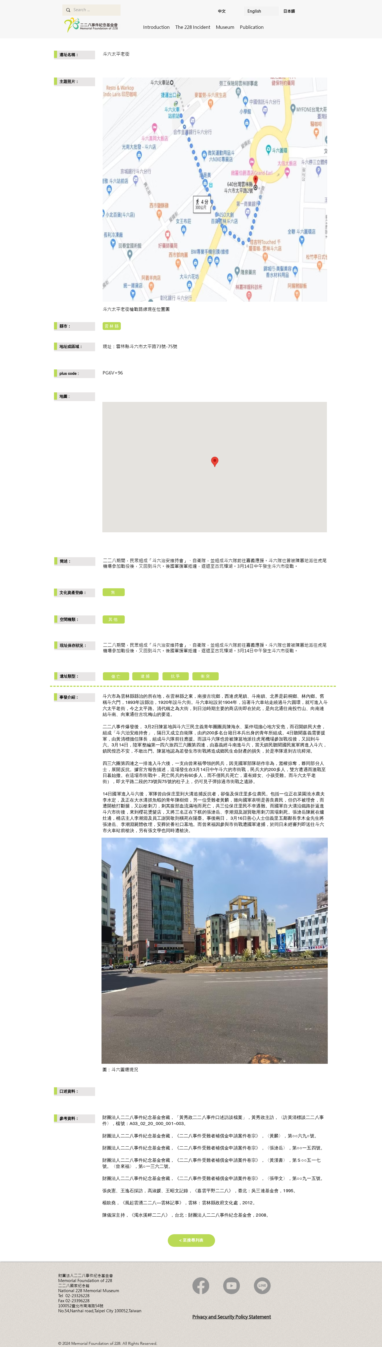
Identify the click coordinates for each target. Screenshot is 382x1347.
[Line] (262, 1285)
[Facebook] (200, 1285)
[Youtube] (231, 1285)
